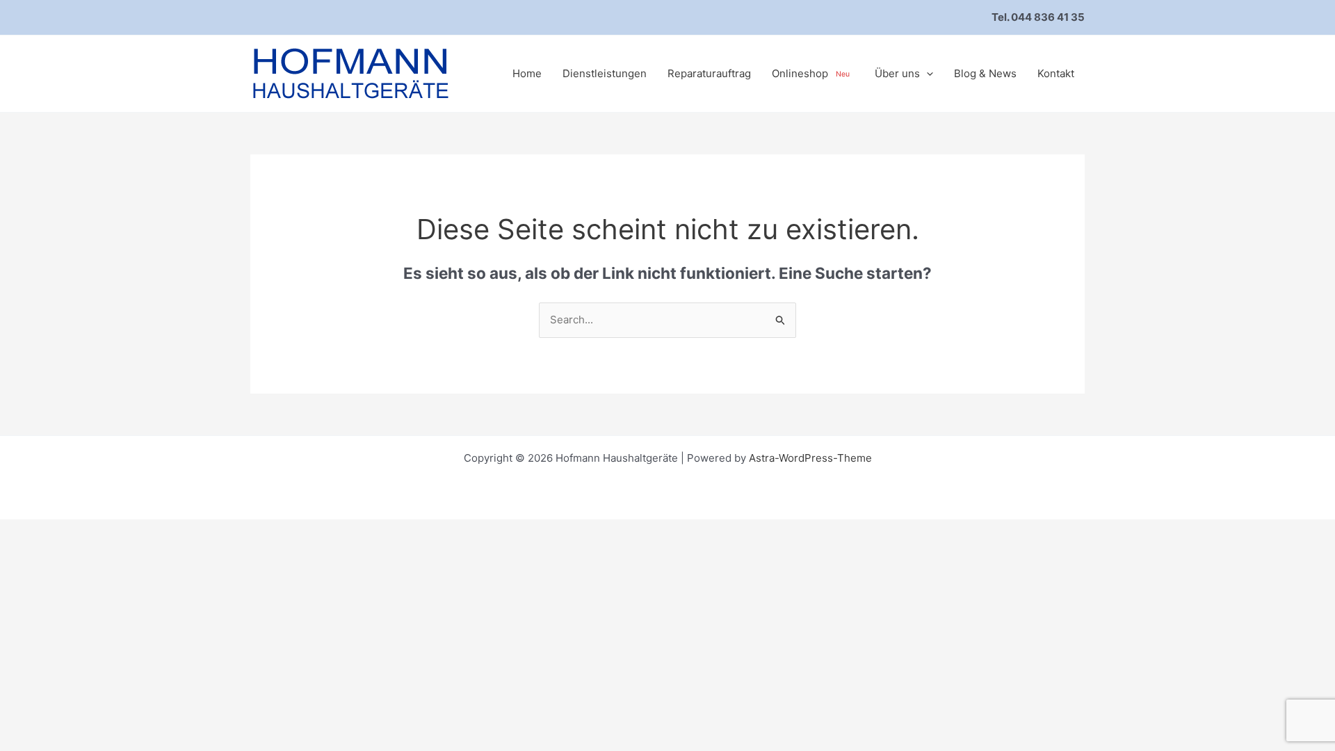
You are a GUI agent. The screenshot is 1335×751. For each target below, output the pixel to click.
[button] (926, 73)
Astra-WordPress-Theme (810, 458)
